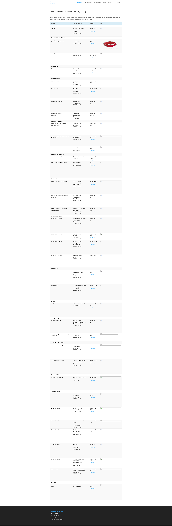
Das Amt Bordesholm (55, 513)
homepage (92, 237)
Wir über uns (88, 2)
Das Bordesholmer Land (56, 515)
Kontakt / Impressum (107, 2)
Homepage (92, 31)
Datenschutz (117, 2)
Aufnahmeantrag (97, 2)
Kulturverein (53, 517)
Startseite (79, 2)
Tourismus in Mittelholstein (57, 519)
